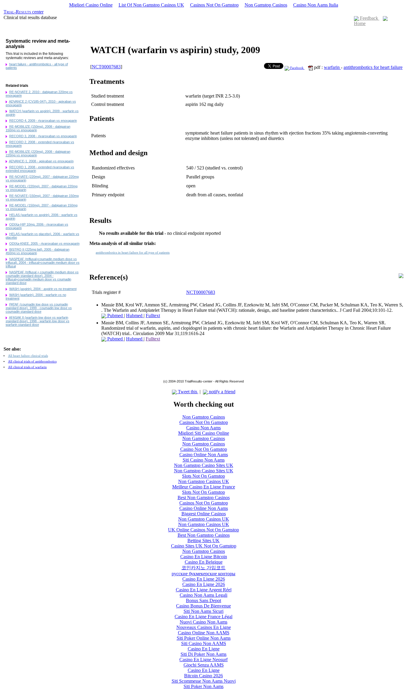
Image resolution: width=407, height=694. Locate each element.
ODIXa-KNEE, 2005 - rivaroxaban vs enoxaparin (44, 243)
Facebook (297, 68)
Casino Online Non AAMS (203, 632)
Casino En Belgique (204, 562)
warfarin (332, 67)
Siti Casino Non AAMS (203, 643)
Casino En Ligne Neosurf (203, 659)
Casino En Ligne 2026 (203, 579)
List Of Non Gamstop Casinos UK (151, 4)
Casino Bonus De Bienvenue (203, 605)
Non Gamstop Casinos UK (203, 481)
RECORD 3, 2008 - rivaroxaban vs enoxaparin (43, 136)
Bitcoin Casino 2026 (203, 675)
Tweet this (187, 391)
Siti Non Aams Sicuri (203, 611)
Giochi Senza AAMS (204, 664)
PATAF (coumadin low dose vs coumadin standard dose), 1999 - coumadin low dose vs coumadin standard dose (39, 308)
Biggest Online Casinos (203, 513)
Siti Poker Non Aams (203, 686)
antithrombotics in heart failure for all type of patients (133, 252)
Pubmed (115, 315)
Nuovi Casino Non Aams (203, 621)
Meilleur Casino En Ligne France (203, 486)
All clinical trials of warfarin (27, 367)
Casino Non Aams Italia (315, 4)
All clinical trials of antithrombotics (32, 361)
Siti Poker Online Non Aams (204, 638)
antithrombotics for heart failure (373, 67)
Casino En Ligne (204, 648)
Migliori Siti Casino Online (203, 433)
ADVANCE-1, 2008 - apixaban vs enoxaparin (41, 161)
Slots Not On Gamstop (203, 476)
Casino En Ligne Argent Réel (204, 589)
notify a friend (221, 391)
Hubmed (135, 315)
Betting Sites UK (203, 540)
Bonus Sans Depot (203, 600)
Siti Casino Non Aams (204, 459)
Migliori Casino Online (91, 4)
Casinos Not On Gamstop (214, 4)
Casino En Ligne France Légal (203, 616)
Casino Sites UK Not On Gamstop (203, 545)
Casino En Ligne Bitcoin (203, 556)
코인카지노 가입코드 (203, 567)
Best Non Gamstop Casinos (204, 497)
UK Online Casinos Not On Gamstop (203, 529)
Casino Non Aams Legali (203, 595)
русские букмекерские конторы (203, 573)
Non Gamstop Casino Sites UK (203, 465)
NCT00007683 (106, 66)
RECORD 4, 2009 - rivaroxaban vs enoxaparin (43, 120)
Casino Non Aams (203, 427)
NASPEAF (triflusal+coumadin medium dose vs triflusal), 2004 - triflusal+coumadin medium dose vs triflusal (43, 262)
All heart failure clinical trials (28, 355)
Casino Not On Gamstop (203, 449)
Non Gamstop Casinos (266, 4)
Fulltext (153, 315)
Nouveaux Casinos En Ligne (203, 627)
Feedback (369, 18)
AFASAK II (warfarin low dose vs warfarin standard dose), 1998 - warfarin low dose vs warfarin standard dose (37, 321)
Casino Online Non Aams (203, 454)
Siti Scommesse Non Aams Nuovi (204, 681)
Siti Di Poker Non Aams (203, 654)
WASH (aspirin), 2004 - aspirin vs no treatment (43, 289)
